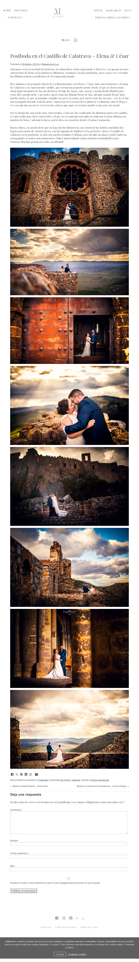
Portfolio (15, 17)
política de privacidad (65, 927)
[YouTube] (70, 918)
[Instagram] (63, 918)
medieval (76, 779)
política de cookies (89, 927)
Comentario (16, 809)
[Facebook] (56, 918)
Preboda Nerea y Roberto (112, 17)
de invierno (66, 779)
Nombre (14, 840)
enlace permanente (100, 779)
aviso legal (46, 927)
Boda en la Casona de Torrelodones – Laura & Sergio (103, 786)
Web (12, 865)
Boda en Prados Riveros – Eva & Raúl (29, 786)
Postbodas (43, 779)
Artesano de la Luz (50, 64)
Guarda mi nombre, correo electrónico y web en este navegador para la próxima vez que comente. (55, 882)
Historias (20, 10)
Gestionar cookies (77, 954)
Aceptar (60, 954)
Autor (98, 10)
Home (7, 10)
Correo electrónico (19, 853)
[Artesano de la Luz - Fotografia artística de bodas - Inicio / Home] (58, 14)
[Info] (77, 918)
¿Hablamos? (113, 10)
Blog (128, 10)
